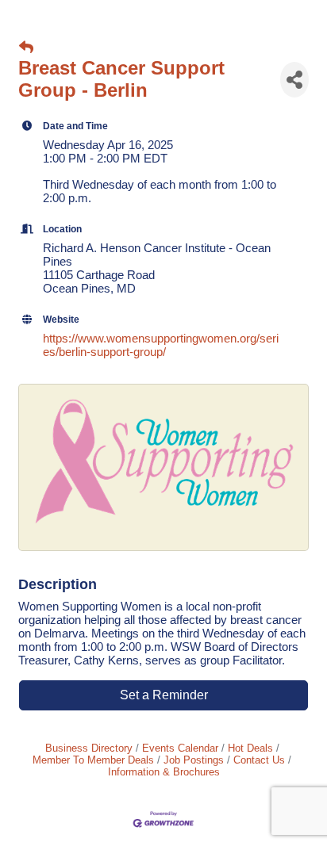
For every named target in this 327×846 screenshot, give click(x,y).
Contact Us (259, 760)
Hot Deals (250, 748)
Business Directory (89, 748)
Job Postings (194, 760)
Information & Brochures (164, 772)
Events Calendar (180, 748)
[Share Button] (294, 80)
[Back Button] (26, 48)
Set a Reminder (164, 695)
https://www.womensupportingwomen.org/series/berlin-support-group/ (161, 344)
